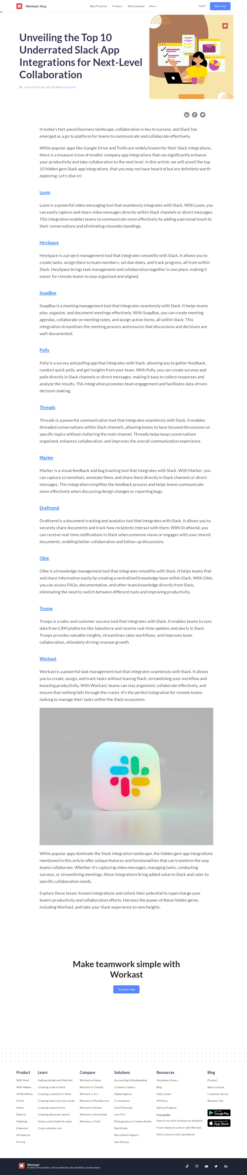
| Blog (42, 6)
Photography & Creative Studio (132, 1121)
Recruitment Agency (126, 1135)
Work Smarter (136, 6)
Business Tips (215, 1100)
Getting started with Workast (55, 1080)
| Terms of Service (60, 1167)
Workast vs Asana (90, 1080)
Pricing (20, 1141)
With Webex (23, 1087)
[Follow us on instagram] (196, 1167)
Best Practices (98, 6)
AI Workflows (24, 1094)
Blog (159, 1087)
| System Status (92, 1167)
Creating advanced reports (54, 1114)
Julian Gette (32, 87)
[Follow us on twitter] (216, 1166)
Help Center (163, 1094)
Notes (20, 1107)
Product (117, 6)
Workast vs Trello (90, 1121)
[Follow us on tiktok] (187, 1167)
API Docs (162, 1100)
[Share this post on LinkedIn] (186, 115)
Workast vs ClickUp (91, 1087)
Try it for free (126, 989)
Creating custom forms (51, 1107)
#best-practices (65, 87)
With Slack (22, 1080)
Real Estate (120, 1128)
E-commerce (121, 1100)
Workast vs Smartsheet (93, 1114)
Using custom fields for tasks (55, 1121)
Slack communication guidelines (175, 1134)
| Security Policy (77, 1167)
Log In (202, 5)
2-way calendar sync (50, 1128)
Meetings (21, 1121)
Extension (22, 1128)
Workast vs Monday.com (94, 1100)
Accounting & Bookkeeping (130, 1080)
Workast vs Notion (91, 1107)
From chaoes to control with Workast (178, 1127)
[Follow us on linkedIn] (225, 1166)
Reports (21, 1114)
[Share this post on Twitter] (203, 115)
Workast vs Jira (89, 1094)
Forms (20, 1100)
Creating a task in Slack (51, 1087)
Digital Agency (123, 1094)
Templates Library (167, 1080)
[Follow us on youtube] (206, 1166)
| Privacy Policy (43, 1167)
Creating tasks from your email (56, 1100)
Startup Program (166, 1107)
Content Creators (124, 1087)
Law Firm (119, 1114)
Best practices (215, 1087)
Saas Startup (121, 1141)
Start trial (220, 6)
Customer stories (217, 1094)
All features (23, 1135)
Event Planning (123, 1107)
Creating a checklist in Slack (54, 1094)
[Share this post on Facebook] (195, 115)
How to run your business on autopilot (179, 1120)
